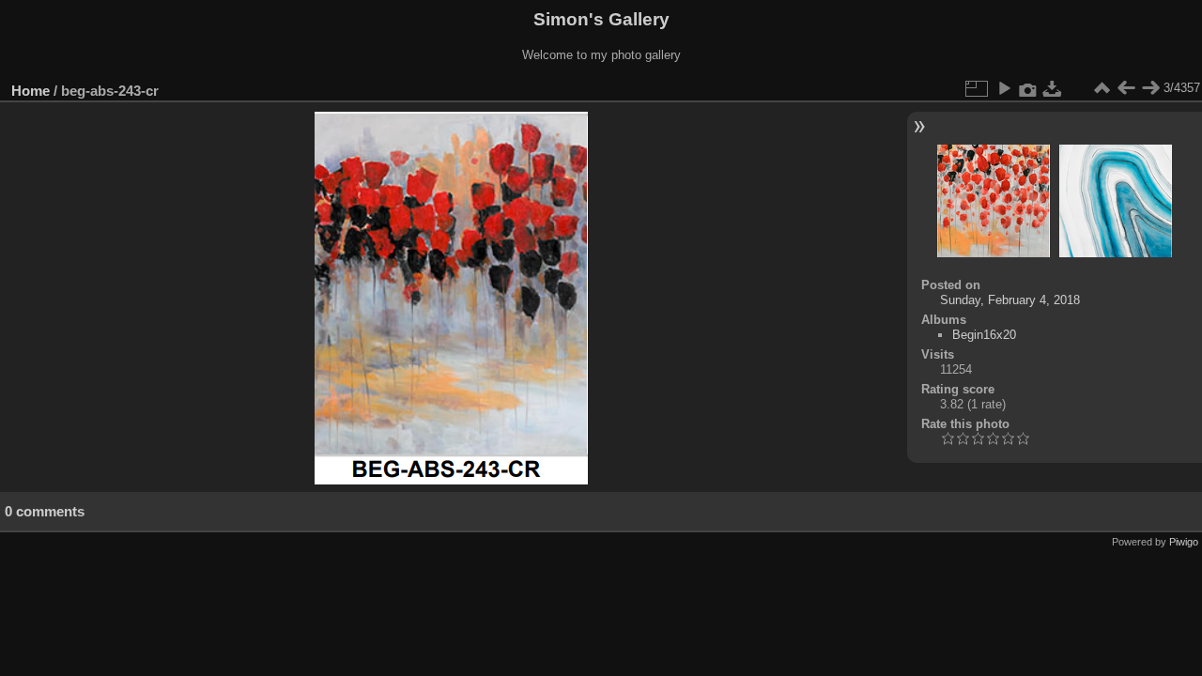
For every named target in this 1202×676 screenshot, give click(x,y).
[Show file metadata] (1028, 88)
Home (30, 91)
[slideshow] (1004, 88)
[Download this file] (1052, 88)
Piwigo (1183, 541)
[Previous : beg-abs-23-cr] (1126, 88)
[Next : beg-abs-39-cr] (1150, 88)
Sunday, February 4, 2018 (1010, 300)
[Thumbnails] (1101, 88)
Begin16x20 (984, 335)
